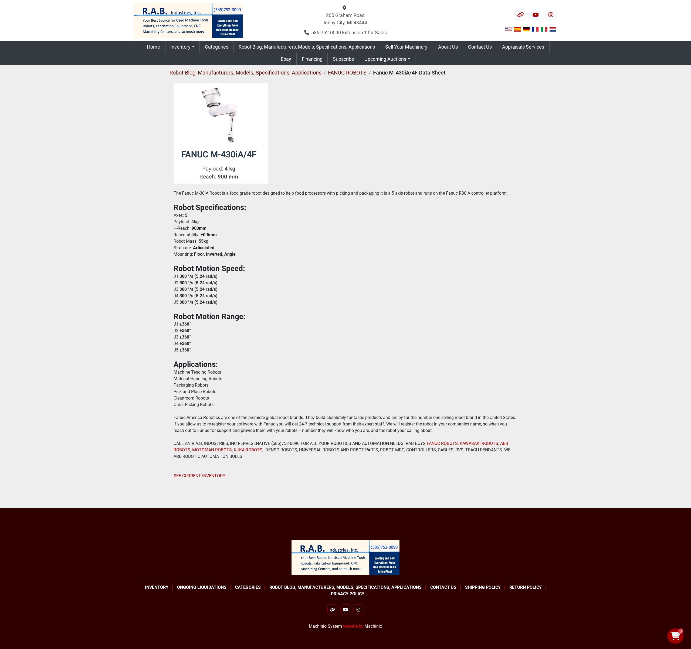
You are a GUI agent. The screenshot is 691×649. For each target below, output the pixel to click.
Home (153, 47)
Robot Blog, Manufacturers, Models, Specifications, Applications (307, 47)
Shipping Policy (483, 587)
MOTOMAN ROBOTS (212, 449)
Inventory (180, 47)
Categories (216, 47)
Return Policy (525, 587)
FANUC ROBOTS (442, 443)
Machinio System (325, 626)
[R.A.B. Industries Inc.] (345, 557)
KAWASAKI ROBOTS (479, 443)
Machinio (373, 626)
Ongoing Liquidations (201, 587)
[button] (182, 47)
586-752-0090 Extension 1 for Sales (349, 32)
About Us (448, 47)
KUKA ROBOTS (248, 449)
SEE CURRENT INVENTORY (199, 475)
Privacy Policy (347, 593)
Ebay (286, 59)
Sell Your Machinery (406, 47)
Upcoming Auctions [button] (385, 59)
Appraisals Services (523, 47)
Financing (312, 59)
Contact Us (480, 47)
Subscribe (343, 59)
